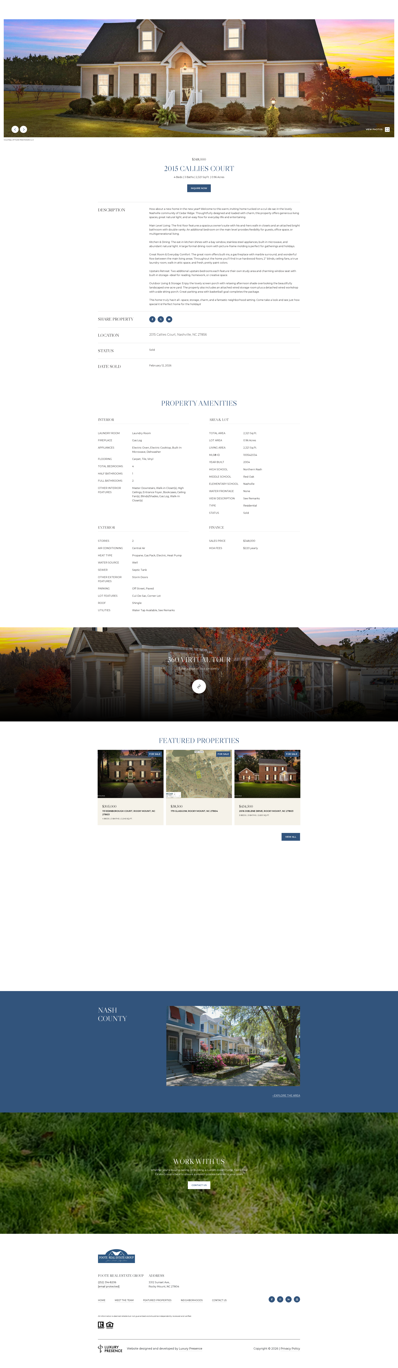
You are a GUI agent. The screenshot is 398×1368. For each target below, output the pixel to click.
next (23, 129)
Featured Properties (157, 1300)
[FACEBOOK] (272, 1299)
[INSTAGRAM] (280, 1299)
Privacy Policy (290, 1348)
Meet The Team (124, 1300)
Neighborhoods (192, 1300)
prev (15, 129)
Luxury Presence (190, 1348)
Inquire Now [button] (199, 188)
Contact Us (219, 1300)
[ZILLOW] (297, 1299)
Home (101, 1300)
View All (290, 836)
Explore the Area (287, 1095)
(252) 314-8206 (107, 1282)
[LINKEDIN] (288, 1299)
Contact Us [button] (199, 1185)
